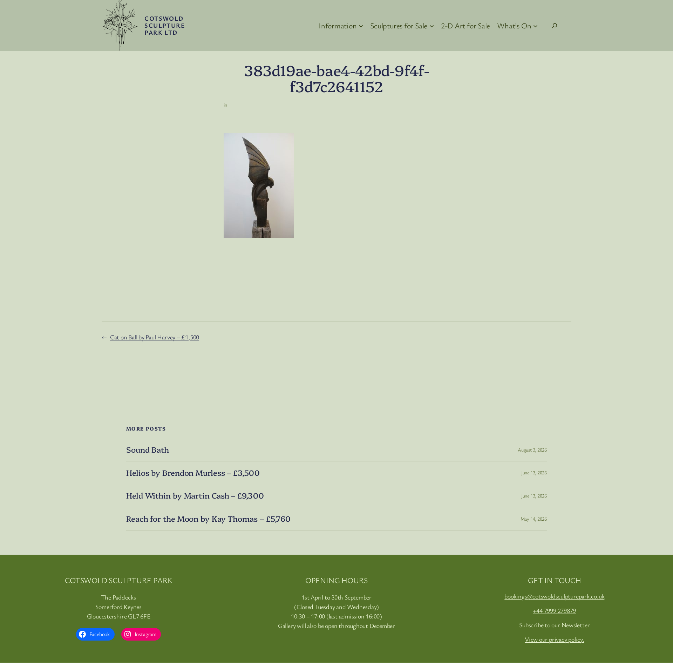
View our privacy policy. (554, 639)
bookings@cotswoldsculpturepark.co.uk (554, 596)
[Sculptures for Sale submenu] (431, 25)
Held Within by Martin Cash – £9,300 (195, 495)
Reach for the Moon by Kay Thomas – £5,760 (208, 518)
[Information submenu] (361, 25)
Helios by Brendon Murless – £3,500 (193, 472)
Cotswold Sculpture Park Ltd (164, 25)
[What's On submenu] (535, 25)
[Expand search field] (554, 25)
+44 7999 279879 (554, 610)
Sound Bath (147, 449)
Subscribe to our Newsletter (554, 625)
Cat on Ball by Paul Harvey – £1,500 (154, 337)
